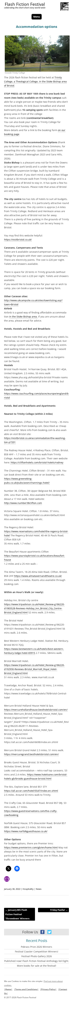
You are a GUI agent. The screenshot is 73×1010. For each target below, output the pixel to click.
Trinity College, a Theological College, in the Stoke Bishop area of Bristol (35, 81)
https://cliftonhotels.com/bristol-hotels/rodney (36, 462)
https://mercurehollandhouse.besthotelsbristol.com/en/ (36, 709)
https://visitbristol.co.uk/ (18, 239)
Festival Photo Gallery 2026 (36, 956)
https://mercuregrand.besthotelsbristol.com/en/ (31, 754)
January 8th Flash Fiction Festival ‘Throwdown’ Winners (17, 914)
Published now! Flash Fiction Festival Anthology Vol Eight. (36, 961)
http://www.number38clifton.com (23, 503)
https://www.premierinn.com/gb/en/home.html (31, 847)
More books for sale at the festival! (36, 965)
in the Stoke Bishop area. (23, 316)
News (38, 888)
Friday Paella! (59, 910)
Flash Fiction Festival (25, 4)
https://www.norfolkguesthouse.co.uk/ (25, 831)
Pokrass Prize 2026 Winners (36, 946)
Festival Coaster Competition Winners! (36, 951)
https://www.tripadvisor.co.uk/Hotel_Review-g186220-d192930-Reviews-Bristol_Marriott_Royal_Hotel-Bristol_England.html (34, 669)
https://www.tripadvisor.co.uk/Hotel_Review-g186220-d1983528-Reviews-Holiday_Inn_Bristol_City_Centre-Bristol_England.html (34, 608)
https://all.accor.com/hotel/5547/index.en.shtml (31, 790)
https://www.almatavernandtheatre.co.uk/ (38, 576)
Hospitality (28, 888)
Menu (36, 16)
